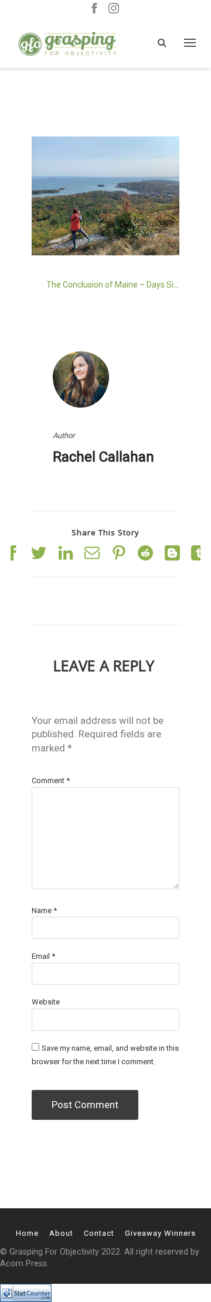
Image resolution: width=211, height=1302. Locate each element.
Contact (99, 1233)
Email (43, 956)
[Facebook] (94, 9)
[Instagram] (114, 9)
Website (46, 1001)
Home (27, 1233)
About (61, 1233)
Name (44, 910)
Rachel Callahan (103, 457)
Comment (51, 780)
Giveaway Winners (160, 1233)
